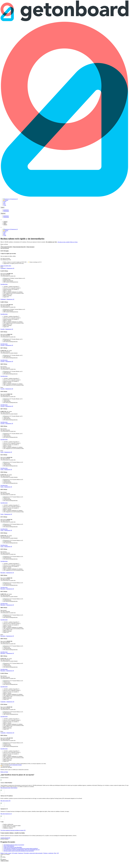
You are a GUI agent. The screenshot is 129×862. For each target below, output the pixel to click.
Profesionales (6, 211)
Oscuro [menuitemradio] (5, 224)
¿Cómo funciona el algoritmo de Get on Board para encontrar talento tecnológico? (20, 848)
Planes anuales (6, 246)
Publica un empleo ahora (6, 265)
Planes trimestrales (19, 246)
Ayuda (4, 205)
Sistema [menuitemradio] (5, 221)
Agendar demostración (5, 837)
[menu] (1, 227)
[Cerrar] (1, 858)
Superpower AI (14, 199)
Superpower (20, 853)
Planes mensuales (30, 246)
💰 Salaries (5, 200)
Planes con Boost (4, 244)
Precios (4, 201)
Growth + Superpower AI (7, 329)
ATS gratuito (14, 853)
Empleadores (6, 209)
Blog (55, 853)
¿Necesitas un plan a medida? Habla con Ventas (67, 242)
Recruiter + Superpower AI (7, 572)
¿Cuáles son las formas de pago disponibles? (12, 847)
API (58, 853)
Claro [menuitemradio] (5, 223)
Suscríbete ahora (4, 284)
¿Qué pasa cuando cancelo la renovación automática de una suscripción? (18, 850)
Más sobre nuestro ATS (5, 800)
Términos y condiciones (48, 853)
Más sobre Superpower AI (6, 813)
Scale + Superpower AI (6, 452)
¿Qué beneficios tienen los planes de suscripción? (13, 844)
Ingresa (2, 207)
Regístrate (3, 213)
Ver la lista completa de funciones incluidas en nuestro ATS (13, 830)
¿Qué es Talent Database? (8, 846)
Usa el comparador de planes (15, 764)
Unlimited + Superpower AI (7, 268)
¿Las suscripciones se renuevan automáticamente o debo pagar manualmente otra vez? (21, 849)
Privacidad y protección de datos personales (33, 853)
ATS (4, 202)
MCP (4, 203)
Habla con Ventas (4, 771)
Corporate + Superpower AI (7, 701)
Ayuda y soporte (7, 853)
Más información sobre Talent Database (9, 787)
